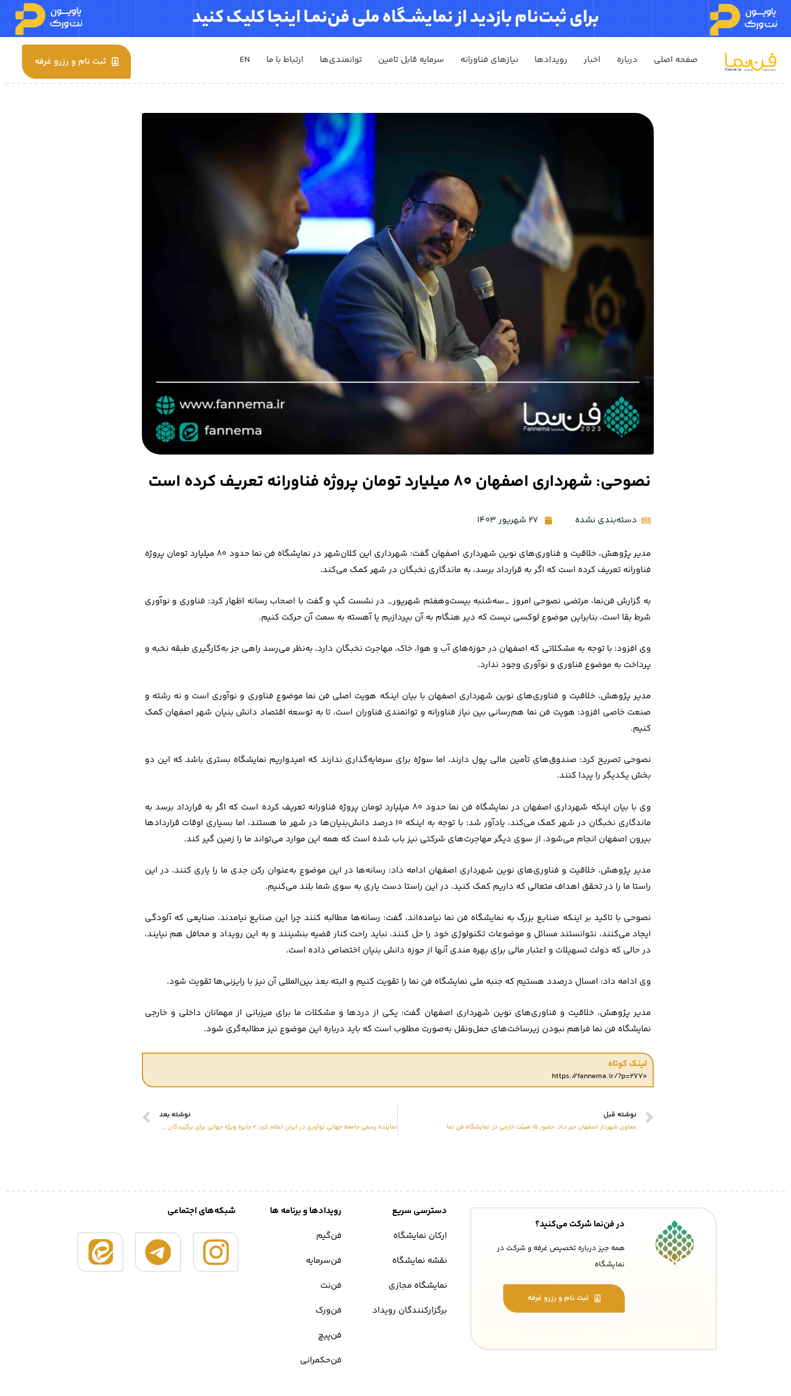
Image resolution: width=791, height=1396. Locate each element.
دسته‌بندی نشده (606, 520)
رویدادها (550, 60)
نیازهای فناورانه (489, 60)
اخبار (592, 60)
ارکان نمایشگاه (420, 1236)
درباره (627, 60)
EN (245, 60)
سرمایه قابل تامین (411, 60)
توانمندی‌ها (341, 60)
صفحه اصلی (676, 60)
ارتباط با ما (284, 60)
